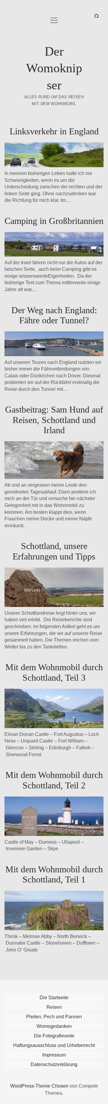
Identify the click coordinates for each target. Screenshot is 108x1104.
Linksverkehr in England (54, 131)
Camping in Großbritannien (54, 221)
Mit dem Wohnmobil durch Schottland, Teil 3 (54, 672)
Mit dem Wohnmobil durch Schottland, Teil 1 (54, 874)
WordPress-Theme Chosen (39, 1085)
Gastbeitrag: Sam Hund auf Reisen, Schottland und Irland (54, 420)
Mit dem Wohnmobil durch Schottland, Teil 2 (54, 780)
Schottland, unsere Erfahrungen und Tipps (54, 551)
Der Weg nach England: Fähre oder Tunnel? (54, 315)
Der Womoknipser (54, 68)
